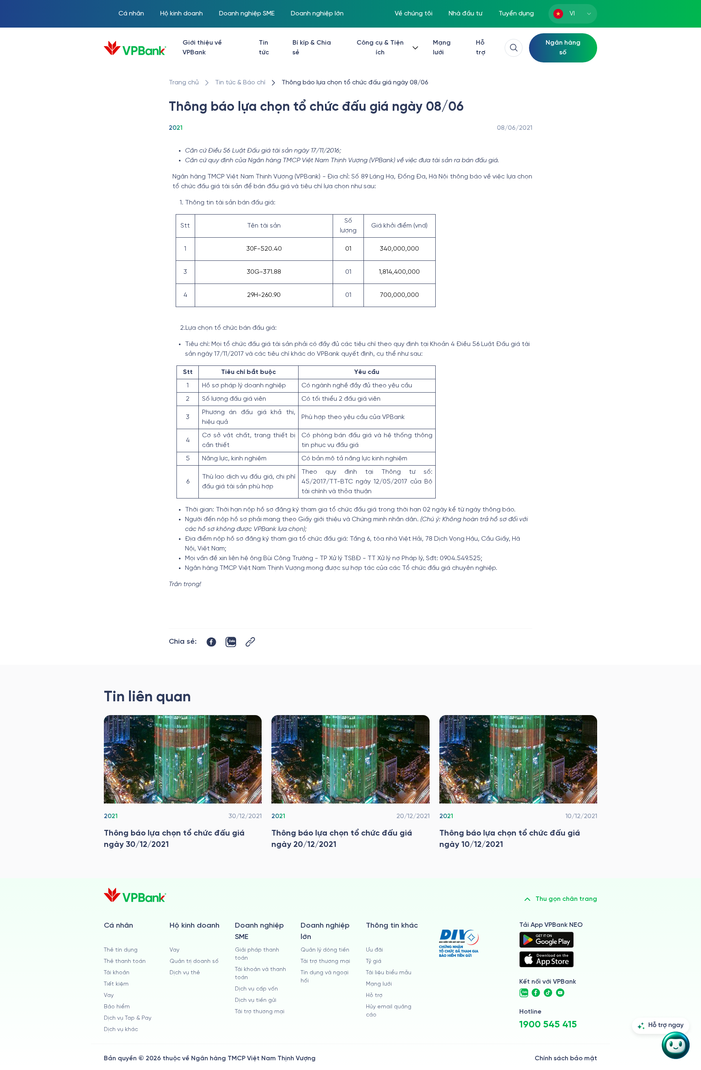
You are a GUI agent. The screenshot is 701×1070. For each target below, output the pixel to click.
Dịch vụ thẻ (185, 973)
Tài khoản (116, 973)
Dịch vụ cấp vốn (256, 989)
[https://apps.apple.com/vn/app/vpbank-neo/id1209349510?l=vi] (546, 959)
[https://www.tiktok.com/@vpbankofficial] (548, 992)
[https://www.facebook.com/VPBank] (535, 992)
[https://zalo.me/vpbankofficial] (523, 992)
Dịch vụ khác (121, 1030)
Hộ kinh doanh (181, 13)
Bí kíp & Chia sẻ (311, 47)
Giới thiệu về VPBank (202, 47)
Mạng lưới (442, 47)
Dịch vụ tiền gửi (255, 1000)
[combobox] (572, 14)
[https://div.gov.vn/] (459, 943)
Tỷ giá (373, 961)
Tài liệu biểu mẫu (388, 973)
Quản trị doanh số (194, 961)
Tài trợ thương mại (259, 1012)
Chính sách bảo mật (566, 1058)
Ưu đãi (374, 950)
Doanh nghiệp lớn (317, 13)
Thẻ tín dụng (121, 950)
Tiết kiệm (116, 984)
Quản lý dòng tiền (325, 950)
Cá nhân (131, 13)
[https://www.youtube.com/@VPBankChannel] (560, 992)
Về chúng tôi (413, 13)
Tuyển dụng (516, 13)
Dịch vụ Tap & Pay (127, 1018)
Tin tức (264, 47)
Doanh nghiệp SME (247, 13)
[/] (135, 48)
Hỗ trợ (480, 47)
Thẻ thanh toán (125, 961)
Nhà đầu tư (465, 13)
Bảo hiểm (117, 1007)
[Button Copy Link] (250, 642)
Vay (109, 996)
